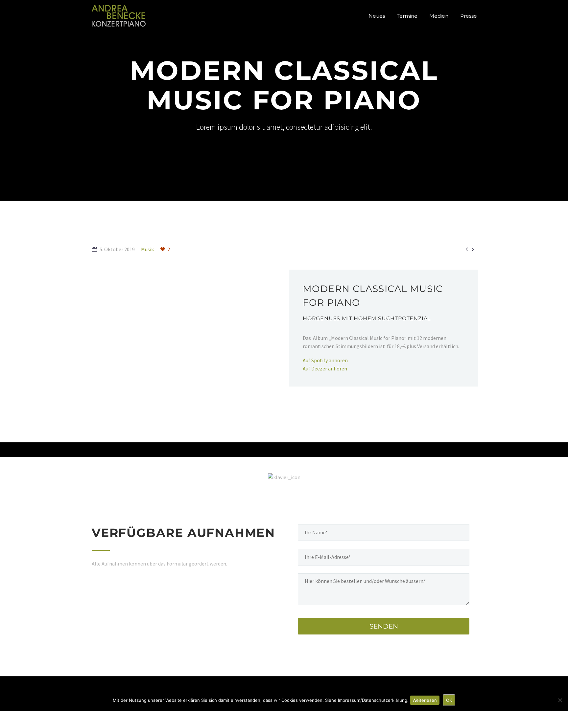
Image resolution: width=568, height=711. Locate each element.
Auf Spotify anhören (325, 360)
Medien (438, 16)
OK (449, 700)
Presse (468, 16)
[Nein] (559, 700)
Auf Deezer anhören (325, 368)
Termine (407, 16)
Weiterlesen (425, 700)
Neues (376, 16)
